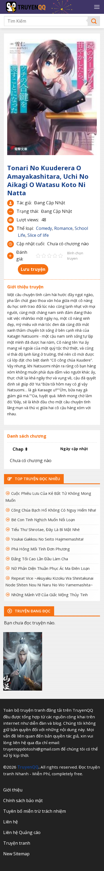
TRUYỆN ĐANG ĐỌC (32, 610)
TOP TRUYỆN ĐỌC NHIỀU (37, 478)
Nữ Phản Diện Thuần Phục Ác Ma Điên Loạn (50, 568)
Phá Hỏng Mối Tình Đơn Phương (40, 548)
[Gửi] (94, 21)
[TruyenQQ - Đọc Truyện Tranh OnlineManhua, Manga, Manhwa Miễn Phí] (47, 7)
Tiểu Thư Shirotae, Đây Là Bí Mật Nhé (45, 529)
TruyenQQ (27, 767)
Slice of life (38, 235)
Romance (63, 228)
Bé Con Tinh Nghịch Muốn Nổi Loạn (43, 519)
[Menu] (97, 6)
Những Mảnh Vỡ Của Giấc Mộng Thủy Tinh (49, 594)
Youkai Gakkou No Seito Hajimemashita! (47, 539)
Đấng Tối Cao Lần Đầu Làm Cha (39, 558)
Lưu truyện (33, 269)
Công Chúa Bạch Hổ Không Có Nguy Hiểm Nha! (53, 510)
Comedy (44, 228)
